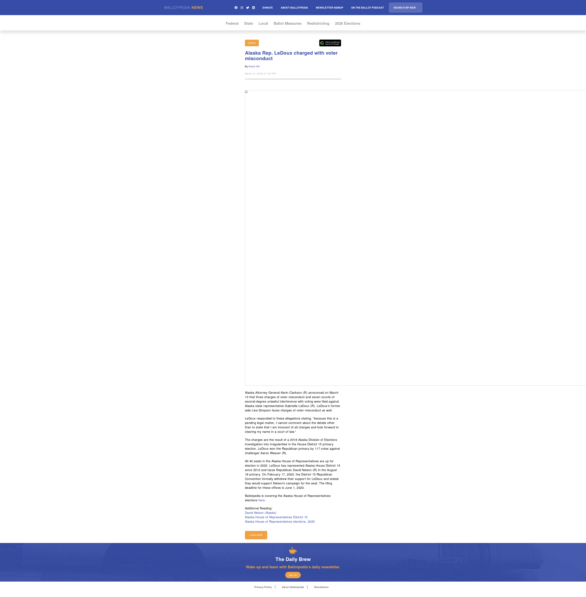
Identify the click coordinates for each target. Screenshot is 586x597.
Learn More (256, 535)
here (262, 500)
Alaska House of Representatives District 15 (276, 517)
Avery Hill (254, 66)
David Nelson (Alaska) (260, 512)
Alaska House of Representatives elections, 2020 (280, 521)
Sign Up (293, 575)
